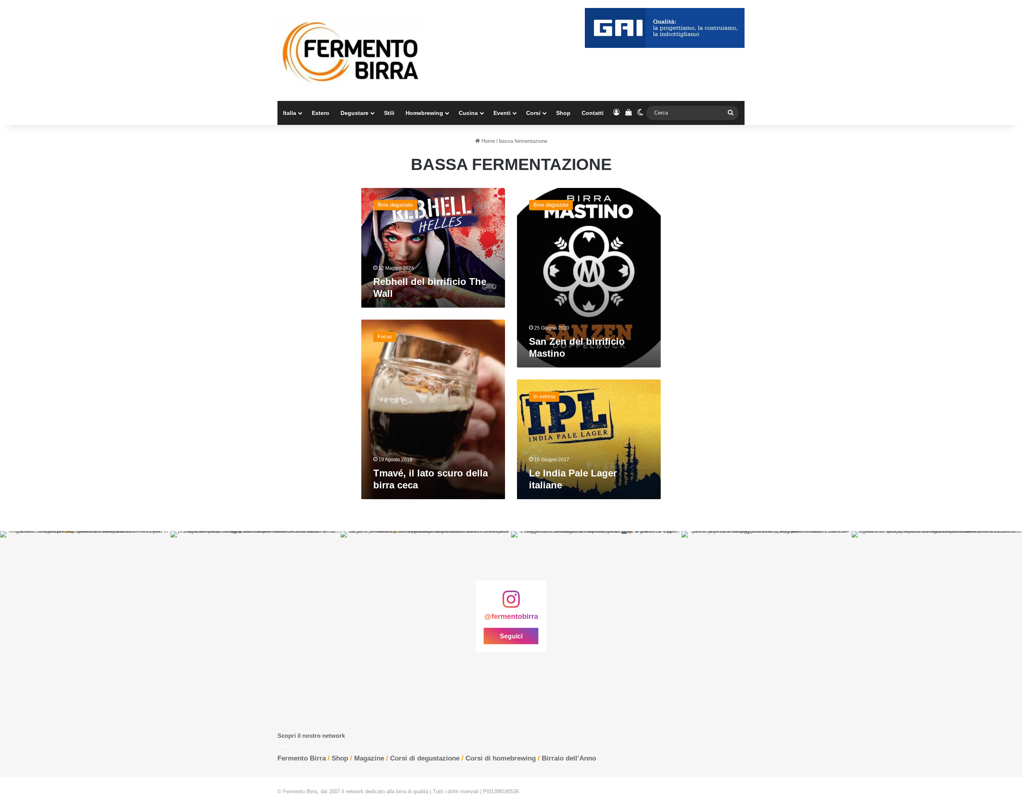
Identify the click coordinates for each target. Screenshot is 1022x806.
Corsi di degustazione (425, 758)
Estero (320, 113)
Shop (563, 113)
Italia (289, 113)
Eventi (502, 113)
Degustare (354, 113)
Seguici (511, 635)
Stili (389, 113)
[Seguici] (511, 603)
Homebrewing (424, 113)
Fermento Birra (301, 758)
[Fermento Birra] (351, 50)
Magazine (369, 758)
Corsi (533, 113)
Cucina (468, 113)
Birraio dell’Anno (569, 758)
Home (487, 141)
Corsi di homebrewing (500, 758)
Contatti (593, 113)
